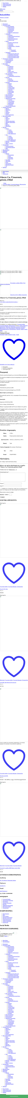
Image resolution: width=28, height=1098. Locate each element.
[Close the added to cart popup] (8, 936)
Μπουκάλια (8, 126)
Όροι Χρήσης (6, 3)
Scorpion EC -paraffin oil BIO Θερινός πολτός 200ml (10, 868)
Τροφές (9, 129)
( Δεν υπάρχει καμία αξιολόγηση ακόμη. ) (9, 301)
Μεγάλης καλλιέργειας (13, 42)
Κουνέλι (7, 142)
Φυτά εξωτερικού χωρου (13, 57)
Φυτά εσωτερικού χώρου (13, 56)
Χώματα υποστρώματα (10, 106)
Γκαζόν (9, 47)
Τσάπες (9, 85)
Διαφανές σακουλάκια (10, 122)
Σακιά (7, 117)
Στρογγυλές (10, 67)
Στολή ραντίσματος (10, 114)
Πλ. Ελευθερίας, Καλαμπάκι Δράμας (8, 880)
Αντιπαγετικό (11, 102)
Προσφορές (5, 23)
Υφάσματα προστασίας (10, 98)
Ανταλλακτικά (11, 88)
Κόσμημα (5, 152)
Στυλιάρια (10, 86)
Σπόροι (7, 41)
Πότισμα (7, 77)
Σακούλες (8, 118)
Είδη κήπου (5, 63)
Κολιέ (9, 156)
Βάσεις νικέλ (11, 71)
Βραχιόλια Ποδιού (10, 164)
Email (17, 334)
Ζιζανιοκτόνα (11, 30)
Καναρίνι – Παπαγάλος (10, 141)
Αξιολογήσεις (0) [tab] (6, 369)
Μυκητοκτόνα (11, 27)
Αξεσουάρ (10, 132)
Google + (14, 334)
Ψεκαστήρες (11, 75)
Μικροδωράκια (6, 150)
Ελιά (7, 328)
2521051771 (2, 885)
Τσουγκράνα (11, 92)
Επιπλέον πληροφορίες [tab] (8, 368)
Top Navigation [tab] (6, 941)
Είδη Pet (4, 127)
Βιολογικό (8, 326)
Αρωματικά (10, 45)
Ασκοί (7, 119)
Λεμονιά (22, 328)
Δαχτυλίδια (10, 158)
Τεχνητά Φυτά (9, 97)
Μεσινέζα (10, 89)
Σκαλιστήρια (11, 91)
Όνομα (2, 483)
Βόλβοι (9, 48)
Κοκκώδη (10, 35)
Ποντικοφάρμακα (9, 60)
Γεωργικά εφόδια (6, 25)
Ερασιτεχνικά (11, 40)
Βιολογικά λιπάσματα (13, 38)
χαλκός (25, 329)
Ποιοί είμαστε (6, 171)
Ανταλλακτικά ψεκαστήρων (14, 76)
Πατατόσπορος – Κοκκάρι (14, 46)
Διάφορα (4, 167)
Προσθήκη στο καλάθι (5, 333)
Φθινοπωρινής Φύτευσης (13, 53)
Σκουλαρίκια (11, 155)
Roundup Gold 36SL (4, 775)
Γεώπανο (10, 99)
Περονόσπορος (12, 329)
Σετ (6, 166)
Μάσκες (7, 108)
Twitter (6, 334)
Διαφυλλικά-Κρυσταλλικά (14, 36)
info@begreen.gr (3, 891)
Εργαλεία (8, 82)
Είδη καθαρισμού (12, 133)
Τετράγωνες (10, 66)
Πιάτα (9, 70)
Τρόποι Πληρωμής (7, 5)
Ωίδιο (1, 330)
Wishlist (4, 6)
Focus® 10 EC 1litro (4, 589)
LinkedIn (10, 334)
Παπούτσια (8, 109)
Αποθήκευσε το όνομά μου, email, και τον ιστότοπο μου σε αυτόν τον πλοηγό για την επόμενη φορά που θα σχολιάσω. (13, 489)
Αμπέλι (21, 325)
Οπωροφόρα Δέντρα (4, 329)
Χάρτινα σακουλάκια (10, 121)
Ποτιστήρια (10, 80)
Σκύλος (7, 128)
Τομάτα (22, 329)
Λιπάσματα (8, 33)
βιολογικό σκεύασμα (15, 326)
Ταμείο (5, 936)
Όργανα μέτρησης (9, 146)
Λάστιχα (10, 78)
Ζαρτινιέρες (10, 68)
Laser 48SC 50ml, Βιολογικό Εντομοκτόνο (8, 682)
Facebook (2, 334)
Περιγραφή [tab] (5, 366)
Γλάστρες (8, 65)
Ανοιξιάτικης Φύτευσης (13, 55)
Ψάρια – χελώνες (9, 143)
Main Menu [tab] (5, 940)
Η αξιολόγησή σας (4, 472)
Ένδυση (7, 113)
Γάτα (7, 134)
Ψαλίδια (10, 83)
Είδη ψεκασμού (9, 73)
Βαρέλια (7, 124)
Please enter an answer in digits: (7, 492)
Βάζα (7, 123)
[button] (1, 10)
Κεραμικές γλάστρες (12, 72)
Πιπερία (18, 329)
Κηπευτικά (10, 43)
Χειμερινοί (13, 50)
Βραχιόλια (10, 157)
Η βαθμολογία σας (4, 469)
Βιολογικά (10, 31)
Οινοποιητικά (5, 144)
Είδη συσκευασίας (7, 116)
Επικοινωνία (5, 173)
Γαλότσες (8, 112)
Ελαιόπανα (10, 104)
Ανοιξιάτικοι (13, 51)
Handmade (5, 151)
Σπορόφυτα (8, 52)
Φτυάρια (10, 93)
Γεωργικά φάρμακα (10, 26)
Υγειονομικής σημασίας (8, 58)
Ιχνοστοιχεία (11, 37)
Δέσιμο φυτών (11, 87)
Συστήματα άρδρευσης (13, 81)
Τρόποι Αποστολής (7, 4)
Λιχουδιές (10, 131)
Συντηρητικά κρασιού (10, 147)
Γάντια (7, 111)
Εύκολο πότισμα (9, 96)
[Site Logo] (2, 9)
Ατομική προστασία (7, 107)
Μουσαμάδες (11, 103)
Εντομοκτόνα (11, 29)
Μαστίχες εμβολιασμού (13, 32)
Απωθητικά (8, 62)
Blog (4, 172)
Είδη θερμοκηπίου (10, 94)
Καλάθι (2, 936)
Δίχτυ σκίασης (11, 101)
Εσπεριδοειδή (12, 328)
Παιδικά (7, 153)
